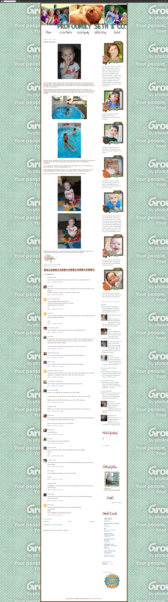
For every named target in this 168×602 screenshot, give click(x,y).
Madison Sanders (51, 353)
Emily (48, 286)
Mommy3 (49, 361)
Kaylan (49, 415)
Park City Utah (107, 519)
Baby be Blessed (108, 534)
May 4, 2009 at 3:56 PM (55, 500)
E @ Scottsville (51, 390)
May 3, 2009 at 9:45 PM (55, 348)
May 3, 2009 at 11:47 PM (55, 377)
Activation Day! (111, 401)
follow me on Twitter (116, 502)
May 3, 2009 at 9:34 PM (55, 323)
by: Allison (50, 460)
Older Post (92, 521)
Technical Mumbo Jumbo (107, 380)
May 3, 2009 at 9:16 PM (55, 309)
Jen (48, 438)
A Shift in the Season (109, 535)
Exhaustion (104, 304)
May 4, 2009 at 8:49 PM (55, 515)
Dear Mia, (106, 540)
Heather (49, 429)
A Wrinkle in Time (109, 544)
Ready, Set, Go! (49, 42)
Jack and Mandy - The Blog (111, 523)
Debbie (49, 504)
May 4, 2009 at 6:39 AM (55, 443)
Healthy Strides (108, 552)
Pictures (50, 266)
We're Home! (110, 355)
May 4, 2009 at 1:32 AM (55, 425)
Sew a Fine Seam (51, 299)
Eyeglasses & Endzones (53, 370)
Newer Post (46, 521)
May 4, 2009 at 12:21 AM (55, 402)
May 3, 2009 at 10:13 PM (55, 357)
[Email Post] (58, 264)
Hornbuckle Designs (97, 598)
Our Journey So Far (109, 539)
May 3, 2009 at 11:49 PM (55, 386)
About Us (109, 329)
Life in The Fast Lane (109, 550)
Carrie (48, 336)
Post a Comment (47, 519)
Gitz (105, 528)
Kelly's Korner (108, 518)
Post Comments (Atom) (57, 524)
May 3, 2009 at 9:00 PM (55, 282)
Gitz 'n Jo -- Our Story (109, 530)
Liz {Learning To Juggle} (53, 381)
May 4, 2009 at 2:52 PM (55, 490)
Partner (106, 524)
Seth (55, 266)
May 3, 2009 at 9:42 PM (55, 332)
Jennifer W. (50, 447)
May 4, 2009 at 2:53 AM (55, 434)
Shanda (49, 494)
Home (69, 521)
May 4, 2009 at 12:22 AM (55, 411)
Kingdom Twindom (109, 556)
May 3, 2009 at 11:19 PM (55, 366)
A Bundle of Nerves (112, 415)
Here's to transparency (106, 391)
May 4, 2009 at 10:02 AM (55, 456)
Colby (48, 313)
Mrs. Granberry (51, 327)
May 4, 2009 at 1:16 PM (55, 479)
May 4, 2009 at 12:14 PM (55, 466)
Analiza (49, 470)
